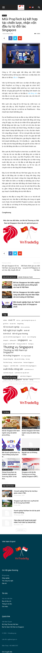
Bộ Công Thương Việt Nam (10, 624)
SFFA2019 (5, 340)
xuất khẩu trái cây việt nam (22, 372)
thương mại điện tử (22, 344)
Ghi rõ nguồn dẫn (7, 652)
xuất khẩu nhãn (14, 366)
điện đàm (25, 379)
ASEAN (5, 320)
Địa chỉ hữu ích (6, 601)
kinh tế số (7, 334)
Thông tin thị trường (9, 377)
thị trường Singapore (11, 355)
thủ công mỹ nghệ (26, 355)
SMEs (30, 340)
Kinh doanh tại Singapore (6, 287)
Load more (20, 530)
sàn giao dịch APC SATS (9, 344)
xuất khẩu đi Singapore (12, 379)
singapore (23, 340)
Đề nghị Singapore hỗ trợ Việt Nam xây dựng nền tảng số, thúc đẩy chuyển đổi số (11, 268)
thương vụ (31, 344)
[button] (39, 7)
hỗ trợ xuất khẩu (25, 327)
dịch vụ (18, 320)
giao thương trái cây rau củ (29, 320)
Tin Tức (4, 15)
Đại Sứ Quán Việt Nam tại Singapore (13, 627)
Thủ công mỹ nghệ (7, 581)
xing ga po (6, 366)
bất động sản (32, 93)
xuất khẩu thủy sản (8, 372)
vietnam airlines (17, 362)
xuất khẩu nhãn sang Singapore (28, 366)
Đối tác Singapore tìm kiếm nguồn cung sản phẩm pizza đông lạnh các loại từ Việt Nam (26, 284)
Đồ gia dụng (5, 575)
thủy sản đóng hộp (8, 359)
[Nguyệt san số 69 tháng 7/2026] (31, 444)
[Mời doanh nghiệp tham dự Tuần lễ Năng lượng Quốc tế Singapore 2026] (7, 304)
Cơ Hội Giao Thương (6, 306)
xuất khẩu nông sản (13, 369)
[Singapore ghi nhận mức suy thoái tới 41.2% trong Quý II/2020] (7, 503)
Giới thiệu (5, 606)
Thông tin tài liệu (7, 604)
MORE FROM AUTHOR (25, 277)
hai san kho (13, 323)
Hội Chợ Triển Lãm (7, 469)
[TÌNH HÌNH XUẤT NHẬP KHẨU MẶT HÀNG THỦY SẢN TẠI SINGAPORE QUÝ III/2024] (7, 523)
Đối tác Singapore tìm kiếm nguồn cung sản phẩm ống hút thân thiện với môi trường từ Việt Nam (26, 294)
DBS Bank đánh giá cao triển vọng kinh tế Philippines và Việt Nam (30, 268)
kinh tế (26, 330)
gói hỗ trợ (5, 323)
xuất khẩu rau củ (29, 369)
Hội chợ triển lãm (7, 598)
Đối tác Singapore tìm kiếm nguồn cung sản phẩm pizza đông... (11, 433)
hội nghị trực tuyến (13, 330)
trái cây (28, 359)
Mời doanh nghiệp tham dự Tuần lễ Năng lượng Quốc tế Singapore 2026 (26, 304)
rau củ (24, 337)
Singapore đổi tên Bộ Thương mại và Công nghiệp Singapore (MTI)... (30, 474)
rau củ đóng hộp (31, 337)
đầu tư (15, 77)
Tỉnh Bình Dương (7, 362)
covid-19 (11, 320)
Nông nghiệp (5, 578)
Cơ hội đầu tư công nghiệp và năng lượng (30, 449)
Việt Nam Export (7, 621)
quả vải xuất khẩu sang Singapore (12, 337)
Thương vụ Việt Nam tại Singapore (15, 351)
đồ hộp (31, 379)
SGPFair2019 (13, 340)
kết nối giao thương (20, 334)
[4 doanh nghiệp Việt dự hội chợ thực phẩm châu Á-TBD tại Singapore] (7, 493)
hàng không (20, 323)
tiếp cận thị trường (19, 359)
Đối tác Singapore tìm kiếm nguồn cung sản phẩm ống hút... (31, 433)
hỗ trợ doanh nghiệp (11, 327)
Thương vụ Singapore (18, 347)
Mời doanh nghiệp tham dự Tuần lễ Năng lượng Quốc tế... (11, 455)
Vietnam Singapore (28, 362)
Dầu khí (4, 583)
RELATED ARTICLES (9, 277)
